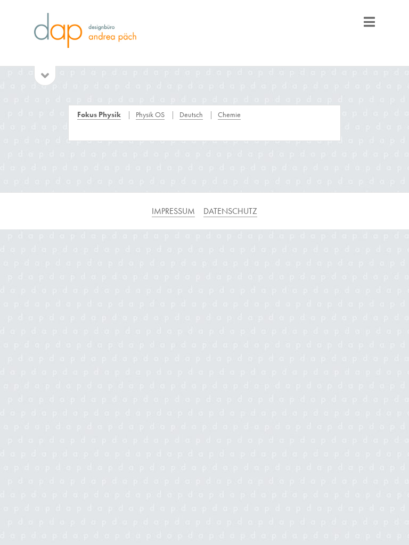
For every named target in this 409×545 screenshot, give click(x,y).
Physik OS (150, 114)
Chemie (229, 114)
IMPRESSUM (173, 211)
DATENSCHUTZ (230, 211)
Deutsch (191, 114)
